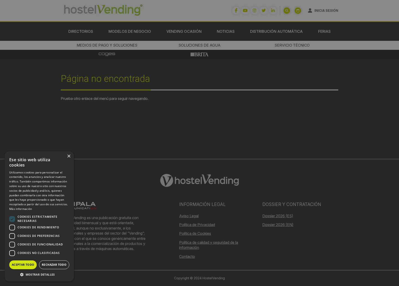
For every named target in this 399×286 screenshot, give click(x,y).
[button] (39, 274)
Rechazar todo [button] (54, 265)
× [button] (68, 156)
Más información (20, 209)
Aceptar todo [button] (23, 265)
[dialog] (199, 143)
